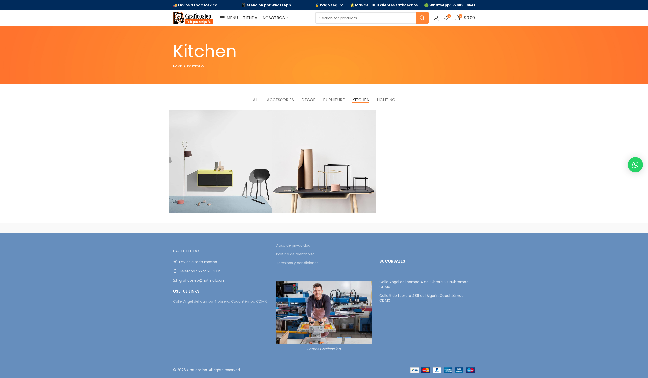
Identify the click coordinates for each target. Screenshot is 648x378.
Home (177, 66)
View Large (268, 113)
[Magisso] (237, 228)
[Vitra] (194, 228)
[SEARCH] (422, 18)
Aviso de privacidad (293, 245)
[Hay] (410, 228)
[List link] (221, 262)
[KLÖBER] (324, 228)
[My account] (436, 18)
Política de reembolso (295, 254)
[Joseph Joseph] (367, 228)
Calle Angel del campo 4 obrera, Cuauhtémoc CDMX (220, 301)
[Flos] (453, 228)
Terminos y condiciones (297, 263)
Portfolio (195, 66)
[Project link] (220, 161)
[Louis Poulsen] (280, 228)
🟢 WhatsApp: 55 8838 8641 (449, 5)
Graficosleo (197, 369)
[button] (635, 164)
